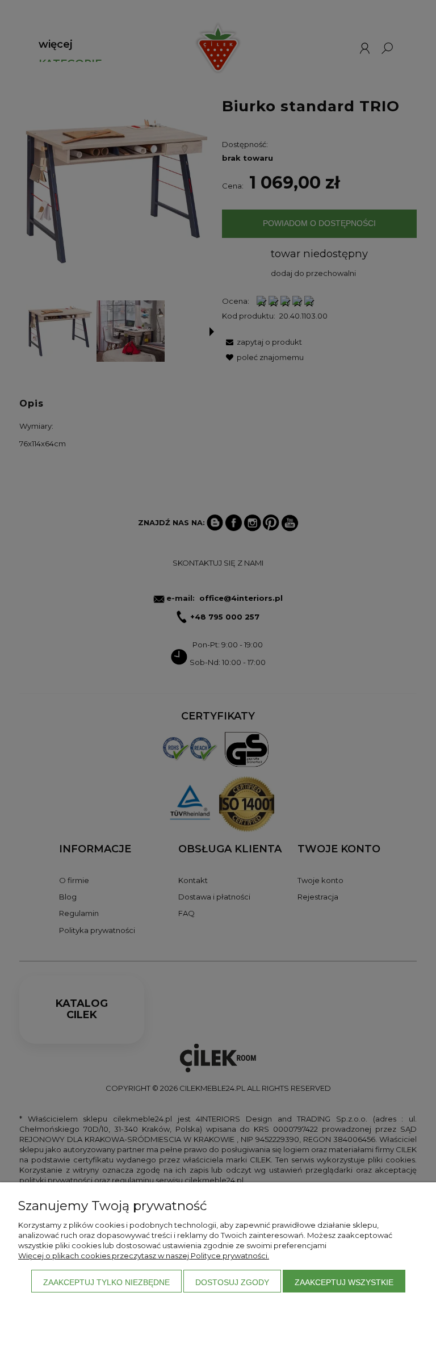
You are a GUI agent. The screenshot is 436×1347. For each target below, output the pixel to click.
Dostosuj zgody (232, 1282)
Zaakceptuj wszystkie (344, 1282)
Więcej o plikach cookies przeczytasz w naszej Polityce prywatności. (143, 1255)
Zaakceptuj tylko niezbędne (106, 1282)
